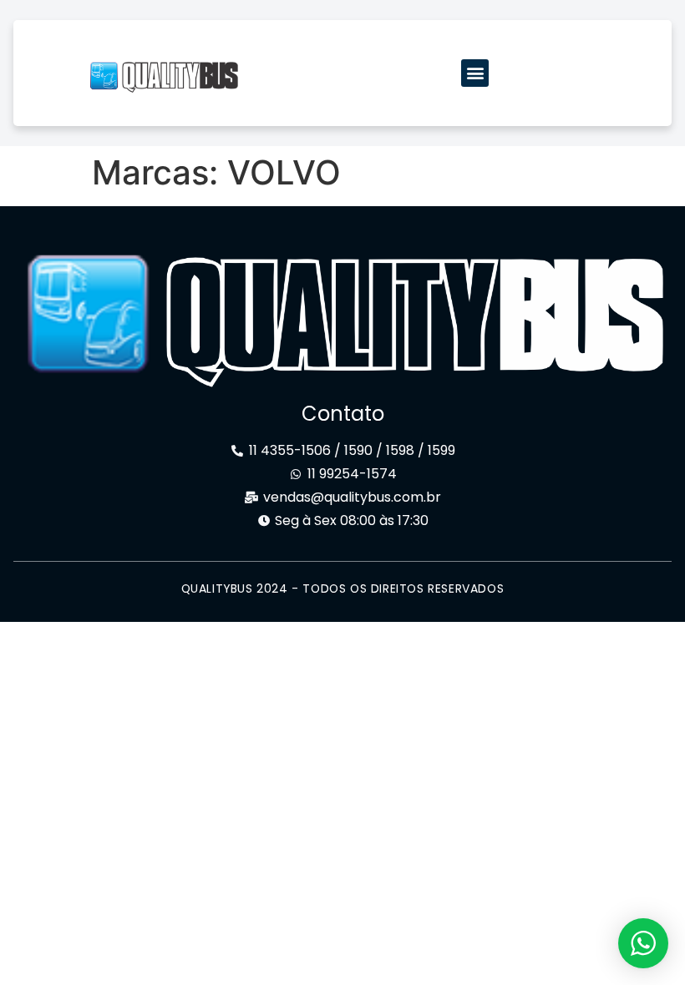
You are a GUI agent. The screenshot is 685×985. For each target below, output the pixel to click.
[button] (475, 73)
